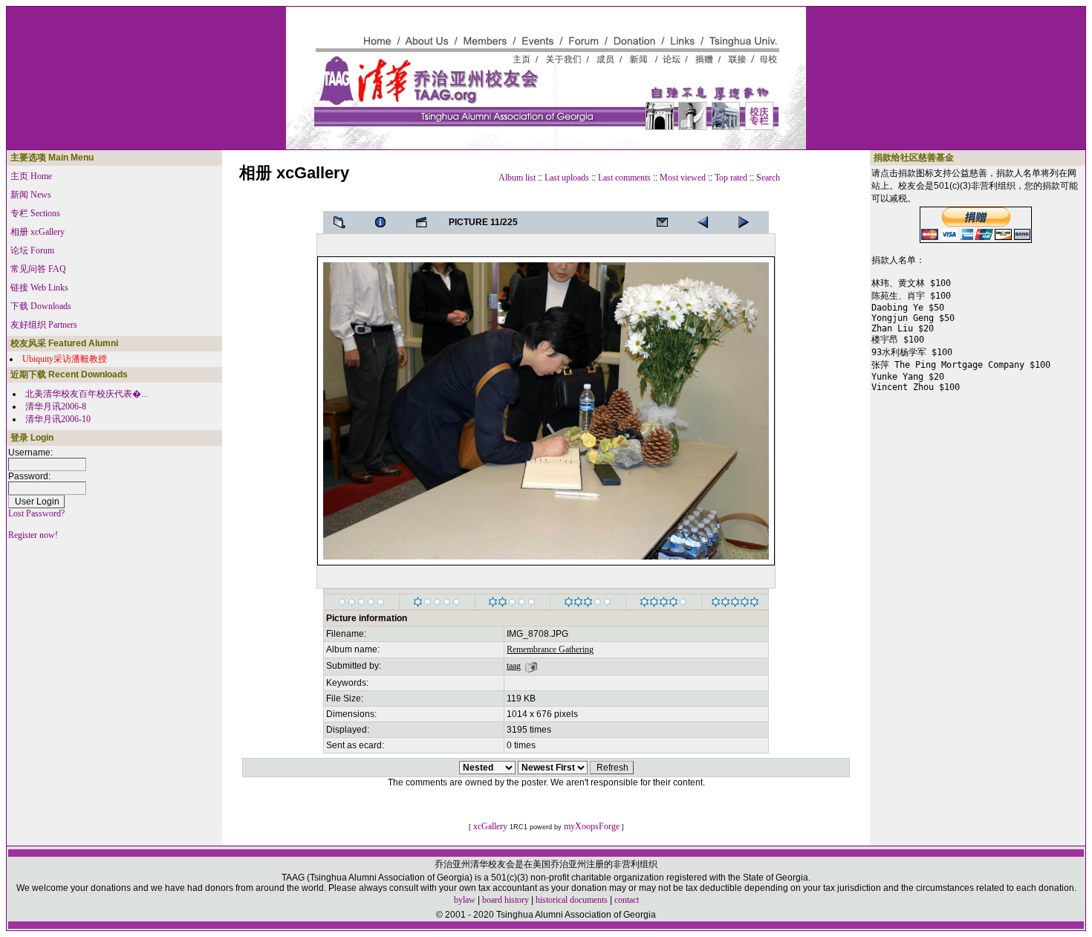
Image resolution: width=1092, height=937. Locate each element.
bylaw (464, 900)
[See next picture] (707, 222)
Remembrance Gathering (550, 649)
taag (514, 666)
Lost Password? (36, 513)
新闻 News (30, 194)
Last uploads (567, 177)
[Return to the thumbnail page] (344, 222)
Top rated (731, 177)
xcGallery (490, 826)
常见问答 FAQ (38, 269)
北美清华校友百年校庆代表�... (86, 394)
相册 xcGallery (37, 232)
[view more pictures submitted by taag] (531, 666)
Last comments (624, 177)
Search (768, 177)
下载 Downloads (40, 306)
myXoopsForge (592, 826)
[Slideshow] (425, 222)
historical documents (572, 900)
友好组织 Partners (43, 325)
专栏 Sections (35, 213)
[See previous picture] (748, 222)
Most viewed (683, 177)
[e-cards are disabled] (666, 222)
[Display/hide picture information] (385, 222)
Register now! (33, 535)
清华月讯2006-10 (58, 419)
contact (626, 900)
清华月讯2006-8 (55, 406)
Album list (517, 177)
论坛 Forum (32, 250)
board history (505, 900)
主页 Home (31, 176)
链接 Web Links (39, 287)
